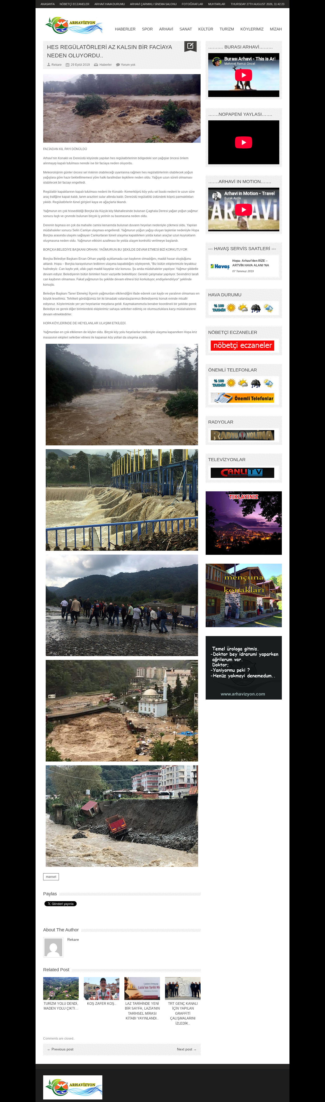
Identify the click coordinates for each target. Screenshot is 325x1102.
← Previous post (60, 1049)
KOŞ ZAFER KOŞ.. (101, 1004)
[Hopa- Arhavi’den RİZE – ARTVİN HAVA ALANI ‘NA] (220, 266)
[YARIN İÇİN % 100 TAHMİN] (242, 308)
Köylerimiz (252, 29)
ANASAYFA (48, 4)
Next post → (187, 1049)
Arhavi (166, 29)
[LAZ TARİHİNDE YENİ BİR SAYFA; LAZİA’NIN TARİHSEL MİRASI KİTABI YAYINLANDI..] (142, 988)
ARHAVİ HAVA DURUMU (109, 4)
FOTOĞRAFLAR (192, 4)
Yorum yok (128, 65)
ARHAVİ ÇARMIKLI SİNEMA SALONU (153, 4)
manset (51, 877)
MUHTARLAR (216, 4)
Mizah (276, 29)
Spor (147, 29)
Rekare (73, 939)
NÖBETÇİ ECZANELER (74, 4)
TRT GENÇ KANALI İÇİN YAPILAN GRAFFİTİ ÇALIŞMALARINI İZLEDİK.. (183, 1013)
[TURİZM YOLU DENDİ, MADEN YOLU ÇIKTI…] (61, 988)
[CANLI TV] (242, 473)
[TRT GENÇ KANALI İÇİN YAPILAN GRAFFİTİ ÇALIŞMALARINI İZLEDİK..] (183, 988)
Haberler (125, 29)
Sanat (186, 29)
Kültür (205, 29)
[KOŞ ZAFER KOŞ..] (101, 988)
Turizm (227, 29)
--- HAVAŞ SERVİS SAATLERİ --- (242, 248)
